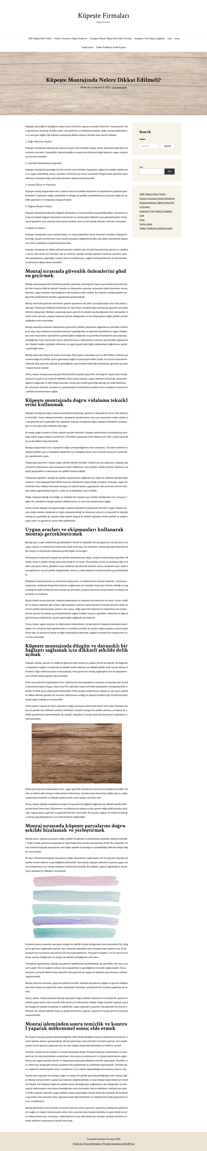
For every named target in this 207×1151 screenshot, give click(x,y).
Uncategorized (119, 87)
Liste (170, 38)
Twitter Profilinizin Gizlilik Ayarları (111, 47)
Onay (177, 38)
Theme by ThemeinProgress (87, 1144)
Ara (141, 167)
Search (145, 131)
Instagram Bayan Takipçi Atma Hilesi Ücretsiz (111, 38)
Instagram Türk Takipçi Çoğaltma (149, 38)
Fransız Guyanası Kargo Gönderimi (70, 38)
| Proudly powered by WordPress (118, 1144)
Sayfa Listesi (87, 47)
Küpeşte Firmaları (103, 17)
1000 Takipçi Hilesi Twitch (40, 38)
